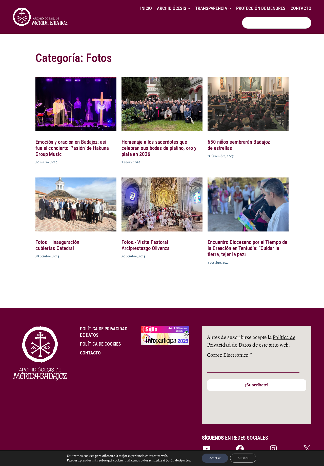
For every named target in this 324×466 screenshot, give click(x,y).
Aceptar (214, 458)
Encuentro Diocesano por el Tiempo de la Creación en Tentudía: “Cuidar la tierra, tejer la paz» (247, 248)
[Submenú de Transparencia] (229, 8)
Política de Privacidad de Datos (251, 340)
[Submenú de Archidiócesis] (189, 8)
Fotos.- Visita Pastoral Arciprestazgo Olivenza (146, 245)
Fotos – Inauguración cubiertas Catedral (57, 245)
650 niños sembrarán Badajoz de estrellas (239, 145)
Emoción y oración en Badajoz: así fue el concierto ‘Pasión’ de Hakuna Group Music (72, 148)
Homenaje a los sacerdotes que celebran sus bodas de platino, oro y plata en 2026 (159, 148)
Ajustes (243, 458)
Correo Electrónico (229, 355)
